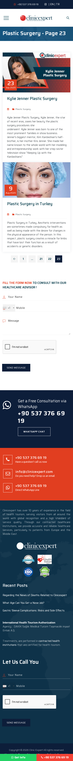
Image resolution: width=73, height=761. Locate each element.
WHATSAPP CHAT (34, 431)
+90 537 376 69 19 (56, 757)
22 (49, 259)
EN (52, 4)
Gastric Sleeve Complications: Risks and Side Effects (33, 610)
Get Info (20, 757)
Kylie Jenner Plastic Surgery (32, 98)
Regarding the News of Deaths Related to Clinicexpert (35, 595)
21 (41, 259)
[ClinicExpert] (36, 18)
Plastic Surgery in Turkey (29, 204)
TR (58, 4)
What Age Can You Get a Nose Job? (23, 603)
